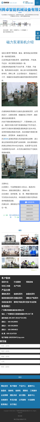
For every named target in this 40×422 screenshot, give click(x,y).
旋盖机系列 (30, 294)
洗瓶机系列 (18, 298)
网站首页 (4, 386)
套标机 (10, 390)
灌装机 (6, 139)
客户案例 (13, 386)
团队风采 (13, 395)
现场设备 (29, 282)
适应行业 (5, 282)
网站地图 (20, 416)
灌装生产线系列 (32, 298)
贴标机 (18, 390)
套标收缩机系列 (8, 298)
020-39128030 (12, 326)
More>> (34, 270)
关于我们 (13, 404)
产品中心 (22, 386)
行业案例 (17, 282)
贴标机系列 (18, 294)
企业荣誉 (4, 395)
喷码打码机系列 (20, 302)
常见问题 (13, 400)
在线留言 (4, 400)
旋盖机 (3, 390)
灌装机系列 (6, 294)
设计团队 (22, 395)
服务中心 (31, 395)
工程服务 (23, 30)
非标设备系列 (7, 302)
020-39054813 (12, 329)
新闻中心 (16, 30)
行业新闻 (31, 400)
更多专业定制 (31, 302)
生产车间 (17, 286)
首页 (11, 30)
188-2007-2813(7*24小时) (17, 318)
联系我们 (4, 404)
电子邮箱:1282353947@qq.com (13, 337)
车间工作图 (6, 286)
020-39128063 (12, 322)
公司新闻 (22, 400)
